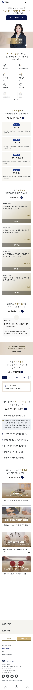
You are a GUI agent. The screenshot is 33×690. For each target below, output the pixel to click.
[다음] (30, 329)
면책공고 (4, 652)
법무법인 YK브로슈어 (7, 655)
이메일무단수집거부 (6, 645)
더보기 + (16, 99)
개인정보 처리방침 (6, 649)
